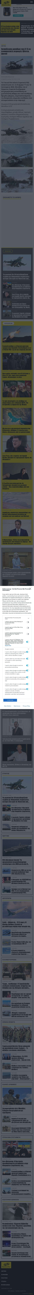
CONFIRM (10, 700)
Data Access (17, 706)
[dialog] (17, 647)
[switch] (27, 622)
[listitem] (17, 618)
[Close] (30, 589)
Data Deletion (7, 706)
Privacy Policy (26, 706)
